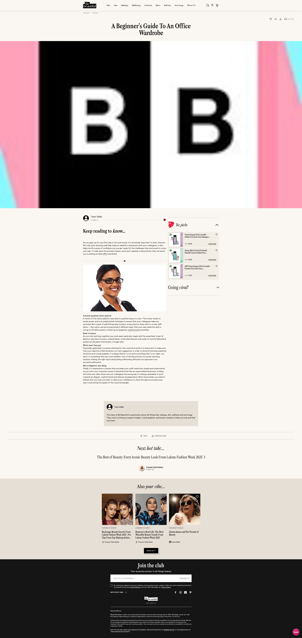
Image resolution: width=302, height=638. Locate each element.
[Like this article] (271, 19)
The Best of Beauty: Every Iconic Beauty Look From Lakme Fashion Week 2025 (149, 457)
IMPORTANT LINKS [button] (116, 592)
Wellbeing (136, 5)
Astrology (179, 5)
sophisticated (134, 330)
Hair (115, 5)
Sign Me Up (184, 578)
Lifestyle (148, 5)
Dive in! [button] (150, 550)
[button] (276, 19)
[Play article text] (285, 19)
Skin (108, 5)
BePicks (167, 5)
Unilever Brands (135, 587)
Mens (158, 5)
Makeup (124, 5)
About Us (191, 5)
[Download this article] (280, 19)
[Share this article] (141, 436)
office (105, 254)
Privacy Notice (166, 587)
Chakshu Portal (169, 630)
